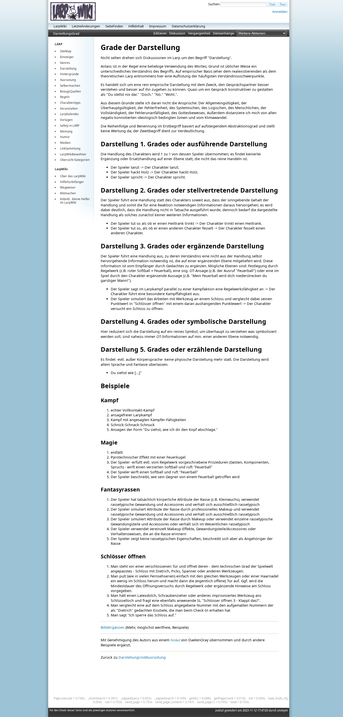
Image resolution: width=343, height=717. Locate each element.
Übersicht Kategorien (75, 160)
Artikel (175, 640)
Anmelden (280, 11)
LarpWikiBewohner (73, 154)
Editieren (160, 33)
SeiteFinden (114, 26)
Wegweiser (68, 187)
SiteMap (65, 51)
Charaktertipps (70, 103)
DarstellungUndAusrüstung (142, 657)
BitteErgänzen (113, 627)
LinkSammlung (70, 148)
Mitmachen (68, 193)
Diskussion (177, 33)
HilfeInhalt (136, 26)
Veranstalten (69, 108)
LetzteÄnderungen (86, 26)
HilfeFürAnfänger (72, 182)
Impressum (157, 26)
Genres (65, 63)
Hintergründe (69, 74)
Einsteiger (67, 57)
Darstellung (68, 68)
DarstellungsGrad (66, 33)
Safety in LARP (69, 125)
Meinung (66, 131)
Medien (65, 143)
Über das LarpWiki (73, 176)
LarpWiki (60, 26)
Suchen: (214, 4)
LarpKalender (69, 114)
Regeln (65, 97)
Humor (65, 137)
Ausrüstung (68, 80)
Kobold (65, 199)
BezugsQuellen (70, 91)
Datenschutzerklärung (188, 26)
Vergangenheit (199, 33)
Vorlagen (66, 120)
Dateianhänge (223, 33)
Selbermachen (70, 85)
